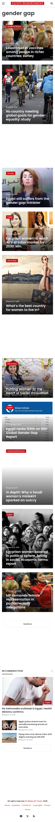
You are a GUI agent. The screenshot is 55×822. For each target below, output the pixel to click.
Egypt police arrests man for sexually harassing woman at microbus (33, 724)
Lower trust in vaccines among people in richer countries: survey (25, 52)
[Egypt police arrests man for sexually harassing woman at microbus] (9, 725)
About (7, 805)
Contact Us (26, 805)
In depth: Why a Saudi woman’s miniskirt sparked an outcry (24, 496)
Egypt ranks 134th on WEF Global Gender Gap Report (27, 433)
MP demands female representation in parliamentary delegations (23, 601)
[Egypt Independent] (27, 3)
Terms (27, 809)
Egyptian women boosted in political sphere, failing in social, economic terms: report (27, 558)
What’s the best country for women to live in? (26, 308)
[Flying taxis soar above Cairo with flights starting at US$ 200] (9, 738)
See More (27, 748)
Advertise (16, 805)
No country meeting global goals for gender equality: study (25, 115)
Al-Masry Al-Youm (33, 801)
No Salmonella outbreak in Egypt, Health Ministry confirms (27, 710)
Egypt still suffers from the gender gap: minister (27, 201)
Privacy (47, 805)
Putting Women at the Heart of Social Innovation (27, 391)
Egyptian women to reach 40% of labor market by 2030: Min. (27, 242)
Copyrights (37, 805)
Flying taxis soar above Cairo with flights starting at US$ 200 (35, 735)
